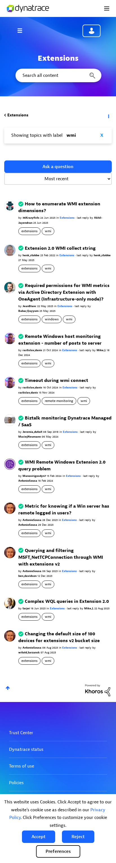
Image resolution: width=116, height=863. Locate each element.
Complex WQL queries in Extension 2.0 (67, 601)
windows (52, 319)
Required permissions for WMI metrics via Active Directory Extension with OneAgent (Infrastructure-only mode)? (64, 292)
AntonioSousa (28, 480)
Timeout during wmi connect (56, 380)
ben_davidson (27, 576)
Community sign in (91, 31)
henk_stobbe (31, 255)
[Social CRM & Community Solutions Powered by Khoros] (97, 690)
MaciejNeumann (30, 436)
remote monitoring (59, 401)
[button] (38, 837)
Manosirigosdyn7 (35, 476)
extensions (29, 231)
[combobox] (58, 75)
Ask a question (58, 166)
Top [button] (7, 688)
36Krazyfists (31, 217)
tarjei (27, 608)
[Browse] (22, 30)
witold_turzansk (29, 652)
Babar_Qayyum (28, 311)
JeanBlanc (30, 306)
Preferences (58, 851)
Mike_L (102, 350)
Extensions (17, 115)
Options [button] (108, 115)
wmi (48, 231)
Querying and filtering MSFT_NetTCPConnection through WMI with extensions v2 (60, 557)
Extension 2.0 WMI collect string (60, 248)
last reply (83, 217)
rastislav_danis (33, 350)
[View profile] (9, 205)
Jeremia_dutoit (33, 432)
